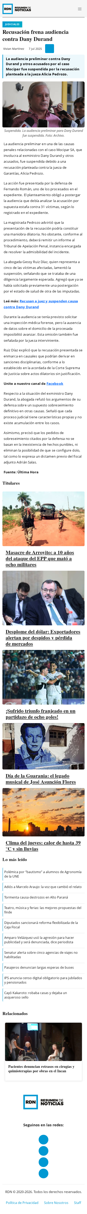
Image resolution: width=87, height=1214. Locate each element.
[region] (43, 1052)
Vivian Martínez (13, 49)
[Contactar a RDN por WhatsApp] (43, 1173)
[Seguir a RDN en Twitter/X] (43, 1162)
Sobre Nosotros (56, 1202)
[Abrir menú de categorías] (80, 9)
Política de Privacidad (22, 1202)
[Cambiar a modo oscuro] (64, 9)
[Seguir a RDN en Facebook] (43, 1139)
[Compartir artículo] (49, 48)
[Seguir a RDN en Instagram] (43, 1151)
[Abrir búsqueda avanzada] (71, 9)
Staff (77, 1202)
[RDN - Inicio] (18, 9)
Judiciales (12, 24)
